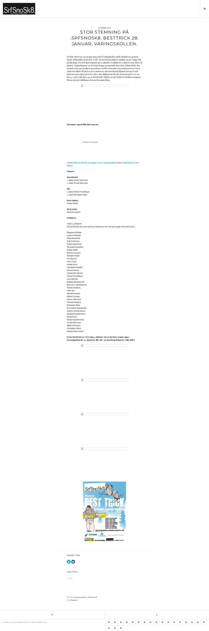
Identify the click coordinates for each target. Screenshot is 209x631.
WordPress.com (42, 622)
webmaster (73, 600)
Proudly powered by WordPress (13, 622)
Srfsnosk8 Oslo (129, 162)
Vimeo (70, 165)
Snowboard (92, 597)
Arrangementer (80, 597)
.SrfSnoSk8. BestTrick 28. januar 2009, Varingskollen (91, 162)
